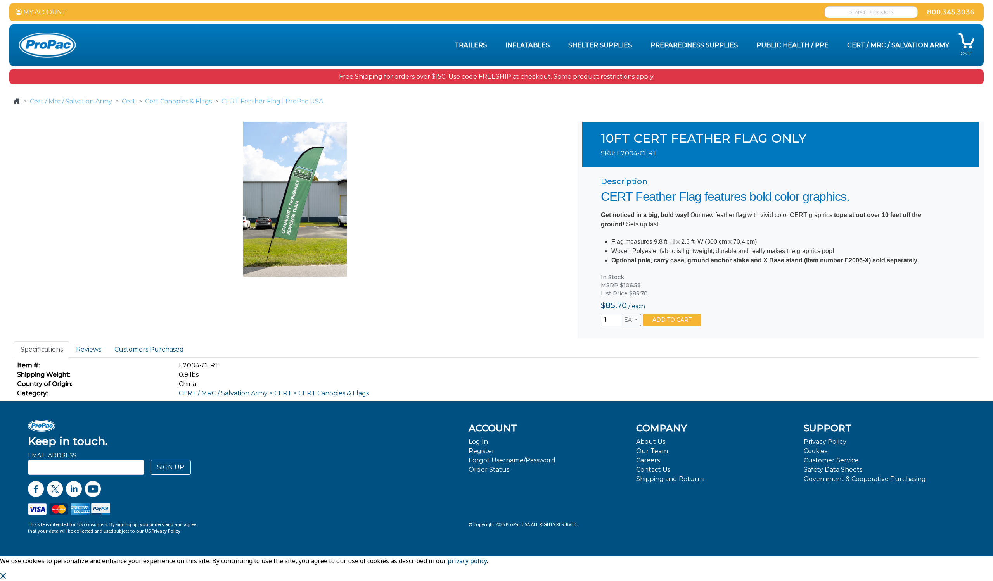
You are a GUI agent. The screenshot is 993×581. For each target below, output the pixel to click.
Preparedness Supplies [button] (694, 45)
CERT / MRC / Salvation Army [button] (898, 45)
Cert (128, 101)
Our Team (652, 451)
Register (482, 451)
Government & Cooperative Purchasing (865, 479)
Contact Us (653, 469)
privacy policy (467, 561)
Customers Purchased (149, 349)
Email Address (52, 455)
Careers (648, 460)
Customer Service (831, 460)
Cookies (815, 451)
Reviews (88, 349)
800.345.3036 (950, 12)
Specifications (42, 349)
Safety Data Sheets (833, 469)
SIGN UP (170, 467)
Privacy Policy (825, 441)
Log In (478, 441)
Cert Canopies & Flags (178, 101)
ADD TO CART (672, 319)
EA (628, 319)
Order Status (489, 469)
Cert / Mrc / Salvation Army (71, 101)
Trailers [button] (471, 45)
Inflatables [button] (527, 45)
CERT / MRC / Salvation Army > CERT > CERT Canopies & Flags (274, 393)
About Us (650, 441)
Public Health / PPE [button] (792, 45)
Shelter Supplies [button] (600, 45)
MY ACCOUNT (44, 12)
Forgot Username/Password (512, 460)
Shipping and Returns (670, 479)
